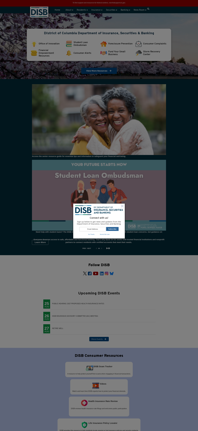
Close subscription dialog (122, 206)
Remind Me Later (105, 234)
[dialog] (99, 221)
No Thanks (91, 234)
